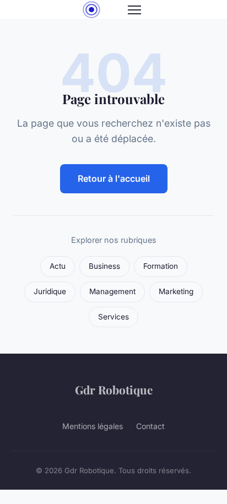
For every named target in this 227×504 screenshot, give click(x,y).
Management (112, 291)
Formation (160, 266)
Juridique (50, 291)
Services (113, 316)
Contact (150, 426)
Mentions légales (92, 426)
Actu (58, 266)
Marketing (176, 291)
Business (104, 266)
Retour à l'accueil (114, 178)
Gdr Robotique (114, 389)
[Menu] (134, 10)
